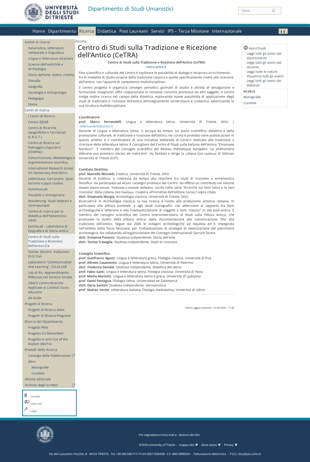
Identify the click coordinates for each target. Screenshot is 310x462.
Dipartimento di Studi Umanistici (130, 8)
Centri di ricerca (37, 110)
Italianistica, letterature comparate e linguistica (46, 50)
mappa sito (186, 445)
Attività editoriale (38, 379)
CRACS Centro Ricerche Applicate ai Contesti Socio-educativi (48, 287)
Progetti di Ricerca (38, 304)
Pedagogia (36, 98)
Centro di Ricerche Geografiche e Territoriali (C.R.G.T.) (47, 132)
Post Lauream (133, 31)
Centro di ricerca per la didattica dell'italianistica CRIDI (47, 215)
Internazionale (227, 31)
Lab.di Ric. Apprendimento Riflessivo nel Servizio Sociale (50, 274)
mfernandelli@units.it (96, 126)
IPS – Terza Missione (188, 31)
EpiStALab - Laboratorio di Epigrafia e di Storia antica (48, 228)
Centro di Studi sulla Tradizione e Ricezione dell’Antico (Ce (45, 241)
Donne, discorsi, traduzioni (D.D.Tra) (48, 253)
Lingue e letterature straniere (50, 58)
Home (38, 31)
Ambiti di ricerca (37, 42)
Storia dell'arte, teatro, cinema (51, 75)
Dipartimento (62, 31)
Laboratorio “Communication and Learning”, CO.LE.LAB (50, 264)
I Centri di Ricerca (41, 116)
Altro (31, 361)
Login (33, 411)
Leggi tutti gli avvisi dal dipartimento (264, 55)
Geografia (35, 86)
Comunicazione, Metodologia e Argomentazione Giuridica (51, 160)
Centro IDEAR (38, 122)
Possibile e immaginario (46, 195)
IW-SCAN (35, 298)
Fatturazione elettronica (210, 454)
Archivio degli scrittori (41, 385)
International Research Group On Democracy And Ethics (50, 170)
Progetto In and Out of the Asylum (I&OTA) (48, 341)
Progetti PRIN (38, 327)
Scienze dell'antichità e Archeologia (45, 66)
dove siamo (209, 445)
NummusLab (38, 189)
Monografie (40, 367)
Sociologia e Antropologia (47, 92)
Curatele (38, 373)
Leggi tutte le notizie (262, 71)
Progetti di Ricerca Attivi (46, 310)
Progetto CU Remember (46, 333)
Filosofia (34, 80)
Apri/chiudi (257, 48)
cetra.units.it (156, 67)
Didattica (106, 31)
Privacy (229, 445)
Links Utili (36, 403)
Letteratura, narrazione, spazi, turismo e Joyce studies (51, 180)
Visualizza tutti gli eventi (265, 76)
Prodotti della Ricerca (41, 349)
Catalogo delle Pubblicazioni (49, 355)
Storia (32, 104)
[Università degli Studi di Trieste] (51, 20)
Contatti (35, 396)
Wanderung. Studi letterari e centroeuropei (50, 203)
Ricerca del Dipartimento (44, 321)
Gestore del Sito (189, 435)
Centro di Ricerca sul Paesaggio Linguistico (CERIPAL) (44, 147)
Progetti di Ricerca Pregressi (49, 315)
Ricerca (86, 31)
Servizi (157, 31)
